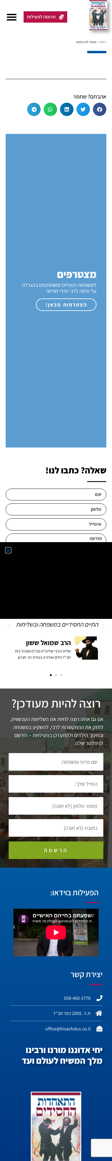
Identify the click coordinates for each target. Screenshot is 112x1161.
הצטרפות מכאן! (66, 304)
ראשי (102, 42)
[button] (12, 17)
